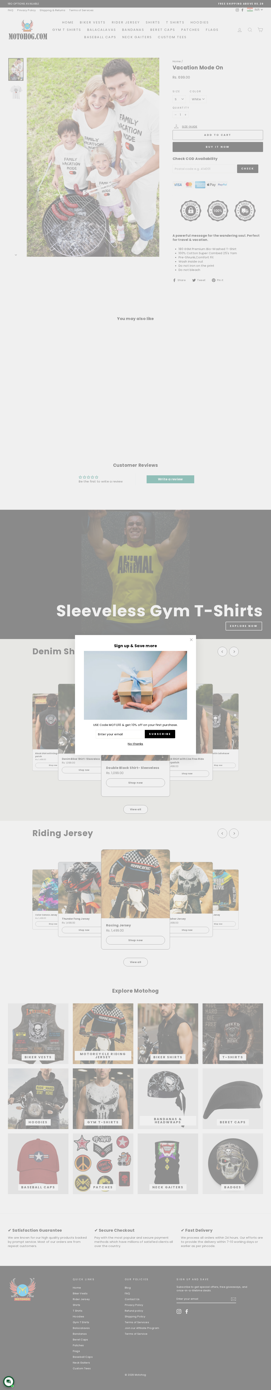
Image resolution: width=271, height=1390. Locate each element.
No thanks (135, 744)
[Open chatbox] (8, 1381)
